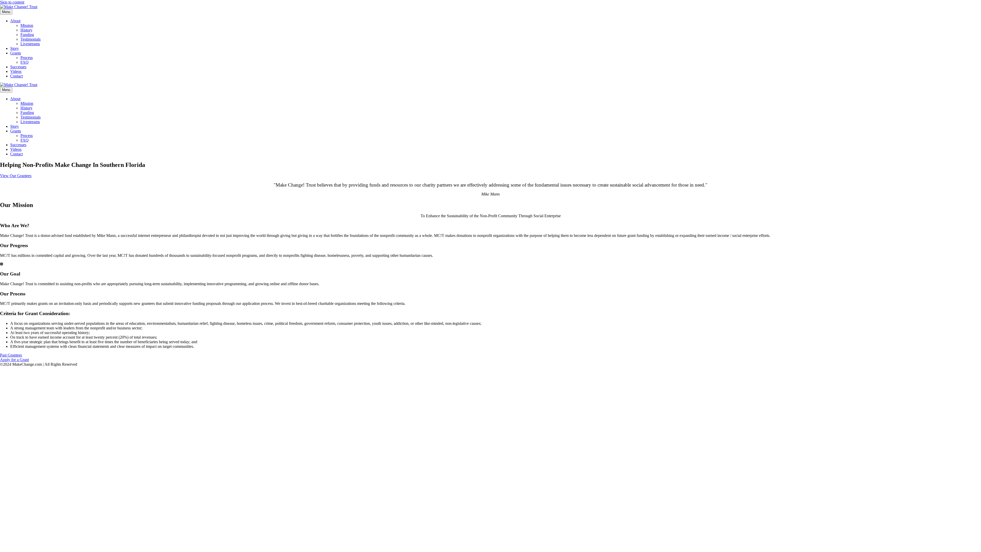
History (26, 30)
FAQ (24, 62)
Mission (26, 25)
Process (26, 57)
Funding (27, 34)
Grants (15, 53)
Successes (18, 67)
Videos (15, 71)
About (15, 21)
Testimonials (30, 39)
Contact (16, 76)
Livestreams (30, 44)
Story (14, 48)
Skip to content (12, 2)
